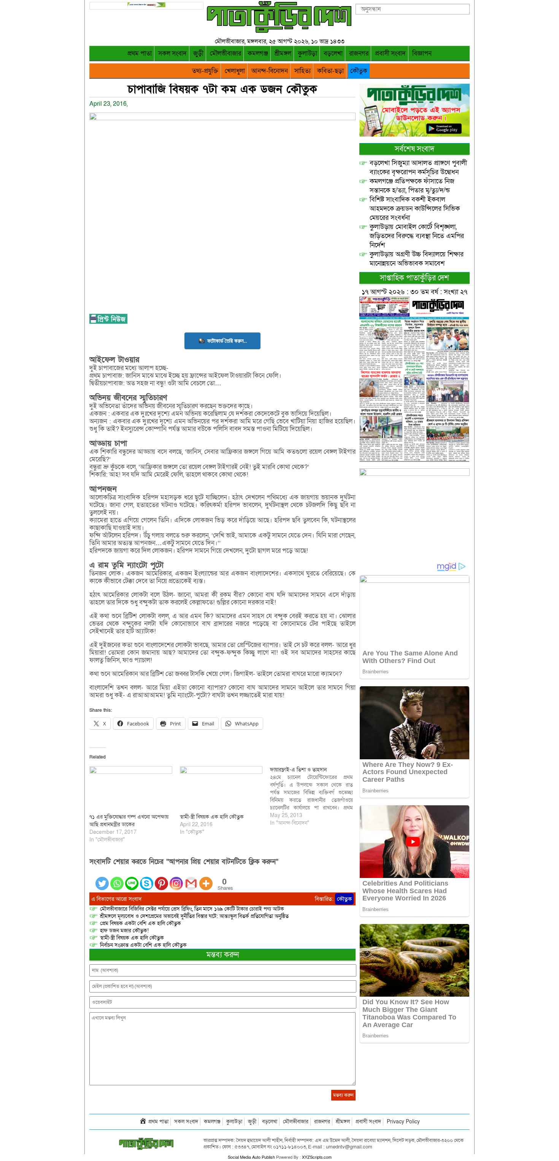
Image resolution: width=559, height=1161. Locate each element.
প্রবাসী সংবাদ (390, 53)
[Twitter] (102, 879)
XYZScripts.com (317, 1157)
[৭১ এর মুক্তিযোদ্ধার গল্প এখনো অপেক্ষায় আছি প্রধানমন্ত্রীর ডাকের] (130, 789)
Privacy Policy (403, 1121)
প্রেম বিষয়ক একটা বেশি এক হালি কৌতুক (140, 923)
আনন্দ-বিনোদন (269, 71)
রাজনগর (358, 53)
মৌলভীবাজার (225, 53)
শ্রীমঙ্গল (283, 53)
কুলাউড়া (307, 53)
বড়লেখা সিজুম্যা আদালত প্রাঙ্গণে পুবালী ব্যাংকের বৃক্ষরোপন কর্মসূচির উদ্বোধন (418, 168)
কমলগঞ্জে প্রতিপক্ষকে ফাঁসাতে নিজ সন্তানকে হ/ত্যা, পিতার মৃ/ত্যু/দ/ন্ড (412, 186)
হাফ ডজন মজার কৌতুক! (124, 930)
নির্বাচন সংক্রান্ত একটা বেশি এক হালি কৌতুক (143, 945)
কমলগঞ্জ (258, 53)
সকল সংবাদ (172, 53)
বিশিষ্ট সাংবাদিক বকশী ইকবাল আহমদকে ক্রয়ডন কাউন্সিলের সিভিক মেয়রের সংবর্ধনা (415, 208)
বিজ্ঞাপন (422, 53)
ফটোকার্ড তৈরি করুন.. (227, 340)
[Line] (131, 879)
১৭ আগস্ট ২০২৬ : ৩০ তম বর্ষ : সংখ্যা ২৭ (414, 292)
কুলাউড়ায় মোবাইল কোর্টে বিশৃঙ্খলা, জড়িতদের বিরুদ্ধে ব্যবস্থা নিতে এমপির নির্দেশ (417, 236)
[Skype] (146, 879)
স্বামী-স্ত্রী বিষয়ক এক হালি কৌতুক (212, 817)
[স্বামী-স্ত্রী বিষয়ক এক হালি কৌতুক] (221, 789)
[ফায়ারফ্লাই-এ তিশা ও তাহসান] (315, 796)
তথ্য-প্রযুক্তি (205, 71)
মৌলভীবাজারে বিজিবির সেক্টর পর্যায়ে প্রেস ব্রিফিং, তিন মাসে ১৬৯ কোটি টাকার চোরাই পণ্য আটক (192, 909)
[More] (206, 879)
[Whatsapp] (117, 879)
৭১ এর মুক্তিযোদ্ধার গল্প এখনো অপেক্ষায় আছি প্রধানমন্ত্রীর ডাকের (128, 820)
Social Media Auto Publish (251, 1157)
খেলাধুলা (235, 71)
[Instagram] (176, 879)
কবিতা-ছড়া (330, 71)
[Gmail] (191, 879)
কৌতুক (358, 71)
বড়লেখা (333, 53)
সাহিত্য (302, 71)
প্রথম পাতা (139, 53)
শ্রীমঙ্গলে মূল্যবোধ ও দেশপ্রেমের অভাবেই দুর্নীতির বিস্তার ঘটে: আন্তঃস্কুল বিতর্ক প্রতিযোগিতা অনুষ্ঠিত (194, 916)
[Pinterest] (161, 879)
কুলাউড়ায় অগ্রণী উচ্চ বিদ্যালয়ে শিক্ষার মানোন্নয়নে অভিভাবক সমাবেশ (417, 259)
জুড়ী (198, 53)
